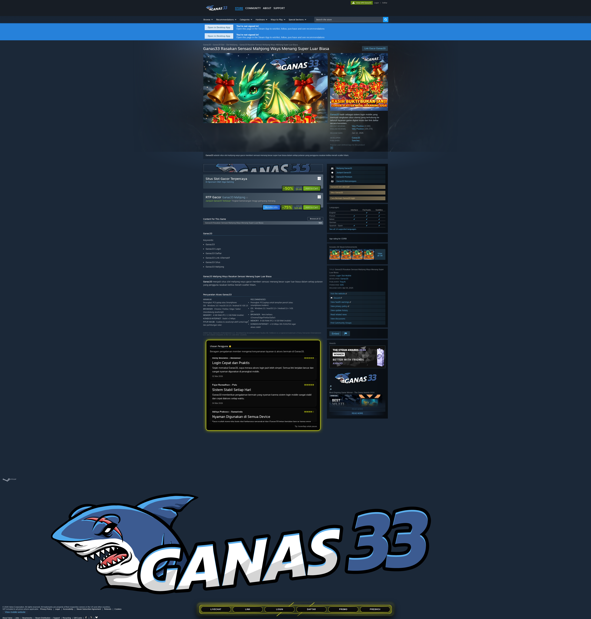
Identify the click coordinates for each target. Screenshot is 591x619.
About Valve (7, 618)
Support (56, 618)
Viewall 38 (380, 254)
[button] (208, 19)
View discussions (338, 318)
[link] (292, 188)
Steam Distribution (42, 618)
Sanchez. (356, 140)
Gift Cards (78, 618)
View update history (339, 310)
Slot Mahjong (231, 45)
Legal (57, 609)
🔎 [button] (330, 386)
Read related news (339, 314)
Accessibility (68, 609)
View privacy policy (339, 306)
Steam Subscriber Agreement (88, 609)
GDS (342, 285)
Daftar (384, 3)
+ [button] (331, 148)
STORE (239, 8)
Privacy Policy (46, 609)
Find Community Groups (341, 323)
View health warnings (340, 302)
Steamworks (27, 618)
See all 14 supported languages (342, 229)
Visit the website (338, 293)
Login (376, 3)
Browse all (315, 219)
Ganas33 (207, 45)
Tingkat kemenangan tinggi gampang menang (253, 201)
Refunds (107, 609)
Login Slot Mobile (343, 275)
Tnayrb (343, 282)
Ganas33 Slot (218, 45)
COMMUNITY (253, 8)
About (267, 8)
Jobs (17, 618)
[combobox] (348, 19)
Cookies (118, 609)
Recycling (67, 618)
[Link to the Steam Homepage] (216, 10)
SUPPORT (279, 8)
